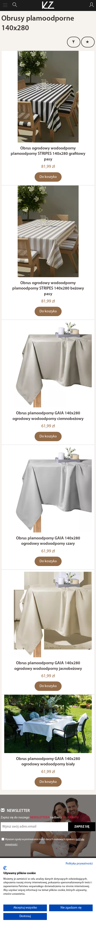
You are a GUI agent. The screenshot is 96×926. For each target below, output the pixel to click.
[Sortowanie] (87, 42)
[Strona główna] (48, 5)
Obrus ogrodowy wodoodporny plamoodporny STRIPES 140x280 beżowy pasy (48, 288)
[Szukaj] (14, 5)
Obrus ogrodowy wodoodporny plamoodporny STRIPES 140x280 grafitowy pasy (48, 154)
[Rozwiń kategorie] (5, 5)
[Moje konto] (91, 5)
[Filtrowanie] (73, 42)
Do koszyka (48, 177)
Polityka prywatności (79, 863)
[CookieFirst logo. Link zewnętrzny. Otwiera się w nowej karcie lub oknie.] (5, 868)
